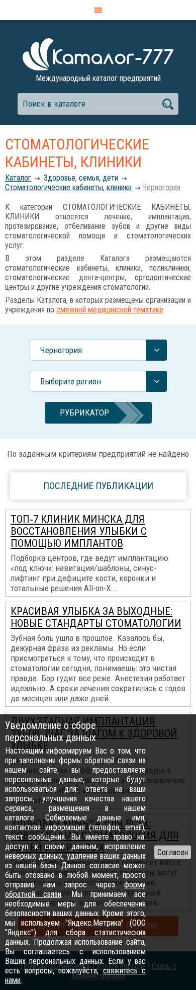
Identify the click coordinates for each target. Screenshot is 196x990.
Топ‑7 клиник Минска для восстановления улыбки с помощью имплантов (79, 531)
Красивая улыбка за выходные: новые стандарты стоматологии (96, 617)
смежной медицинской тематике (109, 309)
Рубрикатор (84, 412)
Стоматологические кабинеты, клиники (68, 187)
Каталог (18, 178)
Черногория (161, 187)
